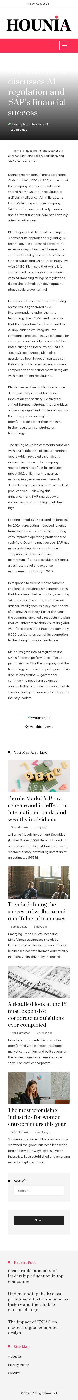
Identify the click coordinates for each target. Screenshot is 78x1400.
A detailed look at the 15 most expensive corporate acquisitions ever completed (37, 1014)
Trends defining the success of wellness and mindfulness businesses (37, 911)
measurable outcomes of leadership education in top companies (36, 1276)
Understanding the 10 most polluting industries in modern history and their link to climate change (39, 1302)
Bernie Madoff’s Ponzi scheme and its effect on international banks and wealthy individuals (38, 809)
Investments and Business (26, 62)
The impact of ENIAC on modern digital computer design (33, 1328)
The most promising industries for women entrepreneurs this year (37, 1117)
